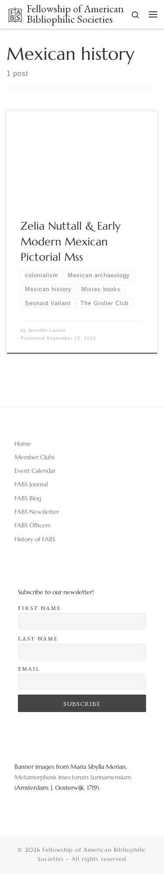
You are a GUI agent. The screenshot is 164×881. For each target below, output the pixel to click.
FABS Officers (32, 525)
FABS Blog (27, 498)
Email (29, 668)
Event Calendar (35, 471)
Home (22, 443)
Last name (38, 638)
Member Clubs (34, 457)
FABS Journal (31, 484)
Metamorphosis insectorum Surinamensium (72, 777)
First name (39, 608)
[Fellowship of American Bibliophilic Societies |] (15, 13)
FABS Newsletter (36, 512)
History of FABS (34, 539)
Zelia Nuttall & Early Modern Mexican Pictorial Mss (71, 241)
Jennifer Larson (47, 330)
